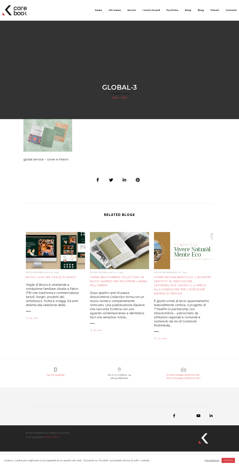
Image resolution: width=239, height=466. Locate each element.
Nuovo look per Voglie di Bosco (51, 277)
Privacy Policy (52, 437)
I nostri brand (151, 10)
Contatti (231, 10)
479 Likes (33, 318)
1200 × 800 (119, 97)
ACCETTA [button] (228, 460)
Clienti (214, 10)
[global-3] (98, 180)
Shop (188, 10)
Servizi (131, 10)
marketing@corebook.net (183, 375)
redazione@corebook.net (183, 378)
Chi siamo (115, 10)
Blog (201, 10)
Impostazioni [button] (212, 460)
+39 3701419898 (55, 375)
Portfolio (172, 10)
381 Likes (97, 330)
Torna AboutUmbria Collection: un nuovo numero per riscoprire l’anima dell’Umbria (118, 281)
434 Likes (161, 338)
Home (98, 10)
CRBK (39, 272)
